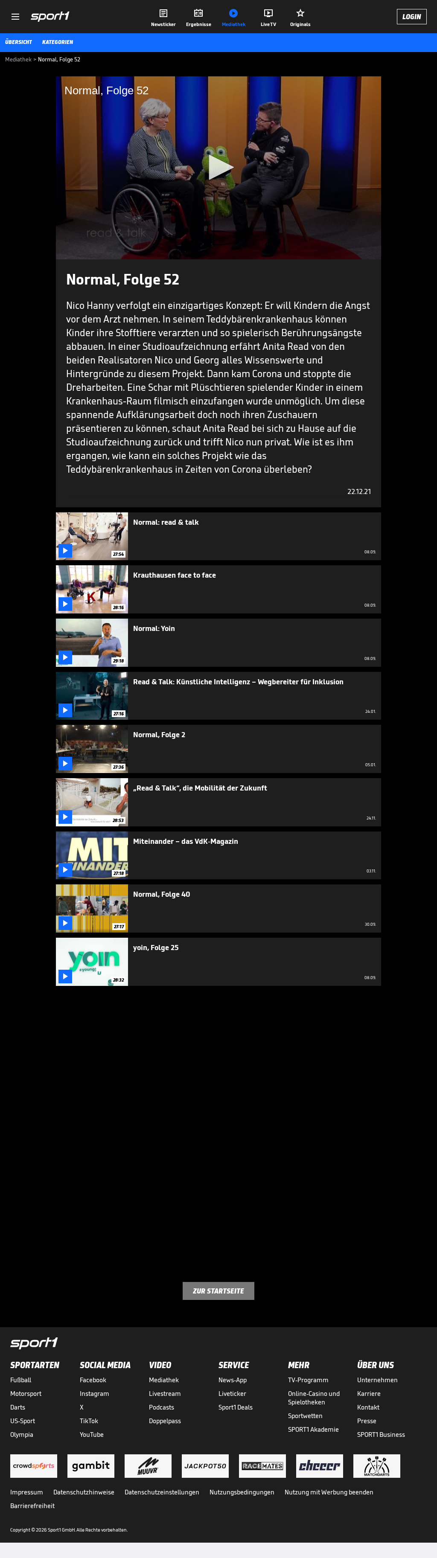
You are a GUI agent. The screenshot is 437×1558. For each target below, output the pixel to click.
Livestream (165, 1393)
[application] (218, 167)
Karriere (369, 1393)
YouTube (92, 1434)
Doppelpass (165, 1421)
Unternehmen (377, 1380)
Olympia (21, 1434)
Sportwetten (305, 1416)
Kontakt (368, 1407)
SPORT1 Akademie (313, 1429)
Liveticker (232, 1393)
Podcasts (161, 1407)
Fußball (20, 1380)
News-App (232, 1380)
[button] (218, 167)
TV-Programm (308, 1380)
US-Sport (22, 1421)
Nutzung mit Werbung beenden (329, 1492)
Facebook (93, 1380)
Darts (17, 1407)
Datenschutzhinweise (83, 1492)
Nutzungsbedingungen (242, 1492)
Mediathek (164, 1380)
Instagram (94, 1393)
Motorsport (25, 1393)
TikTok (89, 1421)
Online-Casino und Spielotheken (314, 1397)
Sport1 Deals (235, 1407)
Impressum (26, 1492)
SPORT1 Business (381, 1434)
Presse (366, 1421)
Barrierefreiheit (32, 1506)
